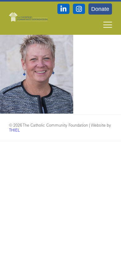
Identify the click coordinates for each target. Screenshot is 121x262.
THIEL (14, 130)
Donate (100, 9)
